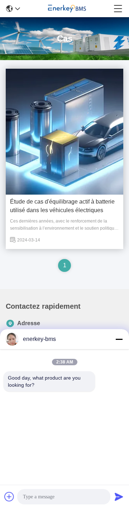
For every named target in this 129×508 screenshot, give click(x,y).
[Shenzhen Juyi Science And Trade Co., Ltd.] (67, 8)
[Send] (119, 496)
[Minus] (119, 339)
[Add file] (9, 496)
